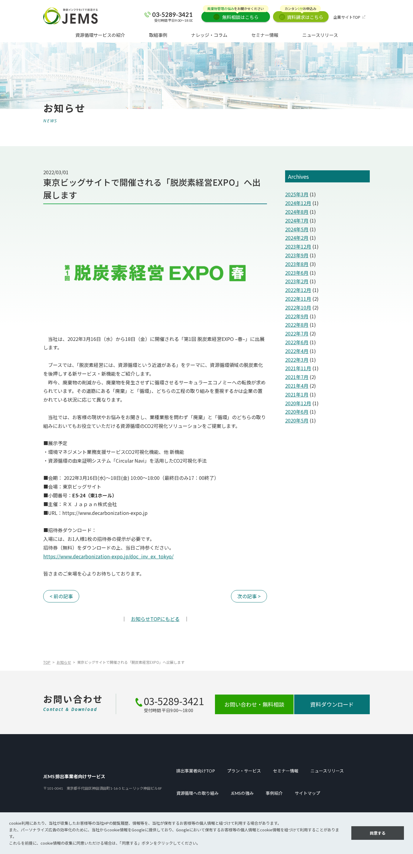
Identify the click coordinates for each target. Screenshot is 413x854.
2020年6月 (296, 411)
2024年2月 (296, 237)
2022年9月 (296, 316)
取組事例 (158, 35)
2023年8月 (296, 264)
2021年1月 (296, 394)
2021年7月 (296, 376)
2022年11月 (298, 298)
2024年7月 (296, 220)
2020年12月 (298, 403)
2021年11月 (298, 368)
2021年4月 (296, 385)
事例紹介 (274, 793)
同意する (377, 833)
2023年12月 (298, 246)
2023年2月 (296, 281)
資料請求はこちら (304, 15)
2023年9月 (296, 255)
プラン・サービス (244, 771)
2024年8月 (296, 211)
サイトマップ (307, 793)
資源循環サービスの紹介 (100, 35)
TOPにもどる (155, 618)
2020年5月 (296, 420)
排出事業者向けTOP (195, 771)
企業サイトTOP (346, 17)
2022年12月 (298, 290)
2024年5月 (296, 229)
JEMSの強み (242, 793)
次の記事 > (249, 596)
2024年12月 (298, 203)
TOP (46, 662)
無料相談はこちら (235, 15)
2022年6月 (296, 342)
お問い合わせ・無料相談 (254, 704)
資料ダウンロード (332, 704)
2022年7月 (296, 333)
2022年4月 (296, 351)
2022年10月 (298, 307)
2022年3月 (296, 359)
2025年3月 (296, 194)
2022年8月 (296, 324)
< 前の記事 (61, 596)
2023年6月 (296, 272)
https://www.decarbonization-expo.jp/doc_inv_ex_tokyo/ (108, 556)
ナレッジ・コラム (209, 35)
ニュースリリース (320, 35)
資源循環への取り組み (197, 793)
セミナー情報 (264, 35)
